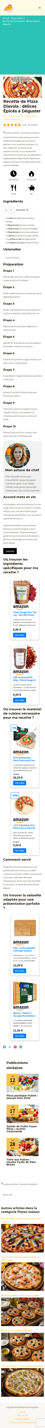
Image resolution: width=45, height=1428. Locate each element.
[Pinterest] (15, 1046)
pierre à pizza (13, 257)
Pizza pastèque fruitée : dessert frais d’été (22, 1097)
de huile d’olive (22, 242)
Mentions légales (22, 1419)
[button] (21, 132)
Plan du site (22, 1415)
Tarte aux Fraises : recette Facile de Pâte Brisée (21, 1162)
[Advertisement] (22, 49)
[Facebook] (4, 1046)
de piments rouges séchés (22, 235)
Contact (22, 1412)
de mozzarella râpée (22, 228)
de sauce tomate (20, 225)
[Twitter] (10, 1046)
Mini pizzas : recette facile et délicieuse (16, 1330)
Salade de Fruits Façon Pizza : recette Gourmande (21, 1129)
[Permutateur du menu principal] (40, 8)
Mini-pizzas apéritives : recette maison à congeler (20, 1295)
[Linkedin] (20, 1046)
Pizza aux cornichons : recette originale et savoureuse (22, 1366)
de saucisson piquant (22, 232)
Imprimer (10, 551)
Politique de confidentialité (22, 1422)
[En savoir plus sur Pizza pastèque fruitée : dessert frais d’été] (22, 1082)
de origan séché (21, 239)
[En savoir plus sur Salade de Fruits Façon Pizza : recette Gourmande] (22, 1113)
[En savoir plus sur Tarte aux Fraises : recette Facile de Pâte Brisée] (22, 1146)
